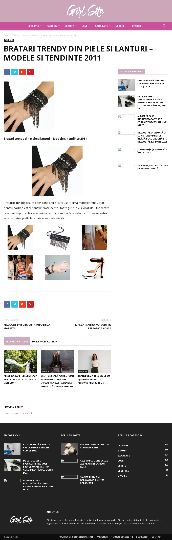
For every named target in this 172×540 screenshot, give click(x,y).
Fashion (52, 26)
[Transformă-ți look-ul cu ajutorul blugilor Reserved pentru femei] (94, 361)
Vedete (120, 26)
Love (84, 26)
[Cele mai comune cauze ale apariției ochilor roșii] (69, 465)
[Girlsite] (86, 11)
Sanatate (101, 26)
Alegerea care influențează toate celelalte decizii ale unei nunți (20, 379)
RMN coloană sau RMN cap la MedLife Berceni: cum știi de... (150, 83)
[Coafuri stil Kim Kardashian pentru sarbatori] (69, 481)
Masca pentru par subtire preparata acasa (93, 326)
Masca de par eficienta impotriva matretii (27, 326)
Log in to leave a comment (18, 413)
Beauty (69, 26)
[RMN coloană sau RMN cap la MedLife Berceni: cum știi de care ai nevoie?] (126, 85)
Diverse (136, 26)
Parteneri (102, 536)
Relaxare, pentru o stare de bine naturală (152, 167)
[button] (164, 26)
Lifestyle (33, 26)
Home (7, 35)
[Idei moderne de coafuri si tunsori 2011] (69, 449)
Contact (157, 536)
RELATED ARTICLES (17, 341)
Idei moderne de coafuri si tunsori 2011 (94, 446)
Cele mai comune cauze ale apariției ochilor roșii (94, 463)
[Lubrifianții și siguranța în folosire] (126, 153)
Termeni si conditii (122, 536)
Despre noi (142, 536)
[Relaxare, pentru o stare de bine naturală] (126, 170)
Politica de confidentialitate (76, 536)
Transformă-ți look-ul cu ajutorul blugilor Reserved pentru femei (94, 379)
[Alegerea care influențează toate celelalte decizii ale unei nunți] (20, 361)
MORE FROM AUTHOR (44, 341)
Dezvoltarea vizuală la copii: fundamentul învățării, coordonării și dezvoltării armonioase (152, 137)
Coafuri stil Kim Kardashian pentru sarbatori (92, 479)
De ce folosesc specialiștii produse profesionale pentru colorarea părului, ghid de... (152, 102)
